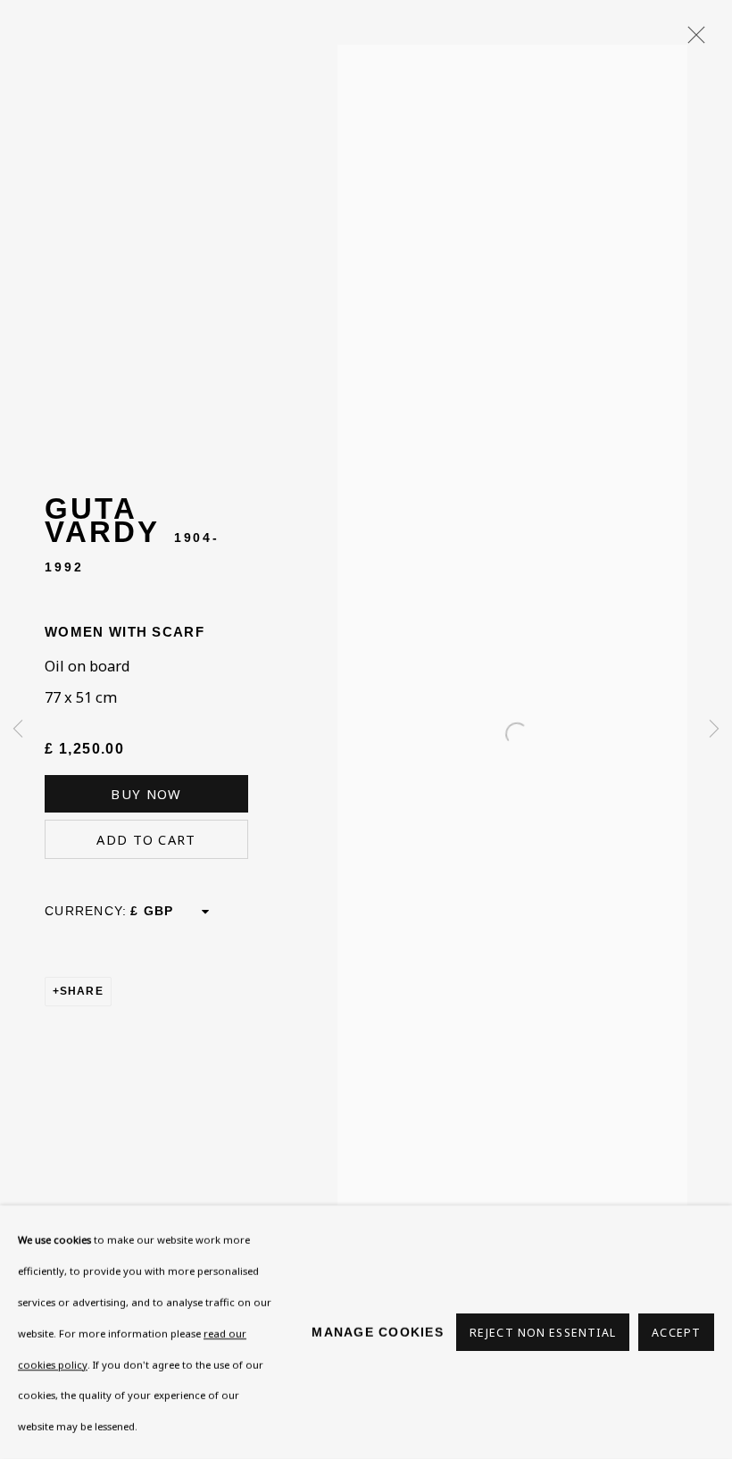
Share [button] (82, 991)
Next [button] (714, 729)
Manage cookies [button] (378, 1332)
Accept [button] (676, 1332)
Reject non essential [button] (543, 1332)
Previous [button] (18, 729)
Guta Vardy (102, 520)
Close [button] (691, 40)
